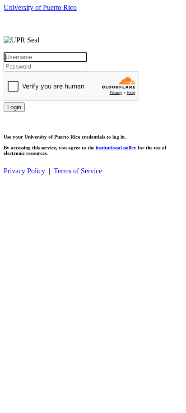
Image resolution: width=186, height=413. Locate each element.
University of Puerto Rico (40, 7)
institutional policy (116, 147)
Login (14, 107)
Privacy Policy (24, 171)
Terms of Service (78, 171)
